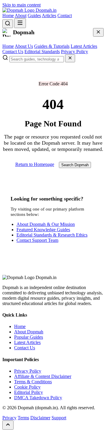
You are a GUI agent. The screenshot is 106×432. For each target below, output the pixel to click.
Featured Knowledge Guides (43, 229)
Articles (49, 15)
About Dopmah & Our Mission (45, 224)
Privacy (9, 417)
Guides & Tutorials (51, 46)
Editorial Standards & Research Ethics (51, 234)
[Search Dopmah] (7, 23)
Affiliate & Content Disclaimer (42, 376)
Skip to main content (21, 4)
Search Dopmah (75, 165)
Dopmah (45, 10)
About (20, 15)
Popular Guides (28, 337)
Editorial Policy (28, 392)
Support (59, 417)
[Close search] (70, 58)
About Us (24, 46)
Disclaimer (40, 417)
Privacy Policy (74, 51)
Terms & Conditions (33, 381)
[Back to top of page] (8, 425)
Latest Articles (84, 46)
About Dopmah (28, 331)
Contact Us (12, 51)
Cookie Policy (27, 386)
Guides (34, 15)
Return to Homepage (34, 164)
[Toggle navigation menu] (20, 23)
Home (8, 15)
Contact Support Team (37, 240)
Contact (64, 15)
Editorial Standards (42, 51)
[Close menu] (98, 32)
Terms (23, 417)
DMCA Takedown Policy (38, 397)
